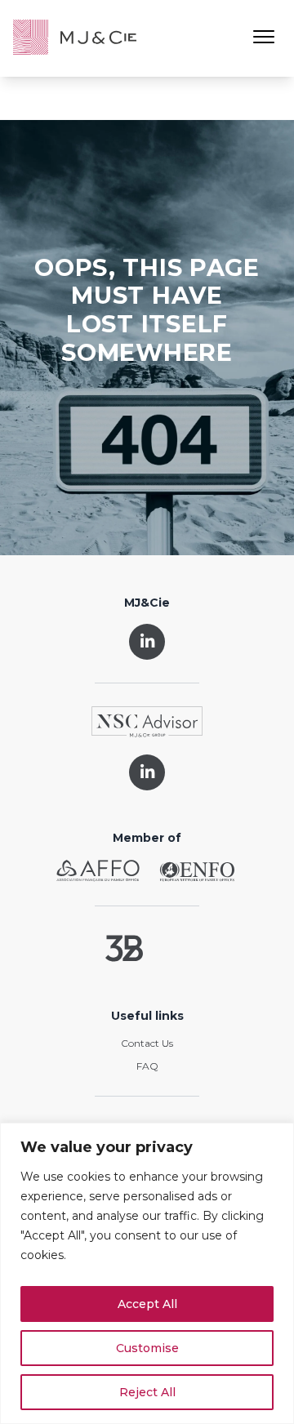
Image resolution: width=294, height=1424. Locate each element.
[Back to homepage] (74, 38)
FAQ (147, 1066)
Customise (147, 1348)
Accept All (147, 1304)
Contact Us (147, 1043)
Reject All (147, 1392)
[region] (147, 1273)
